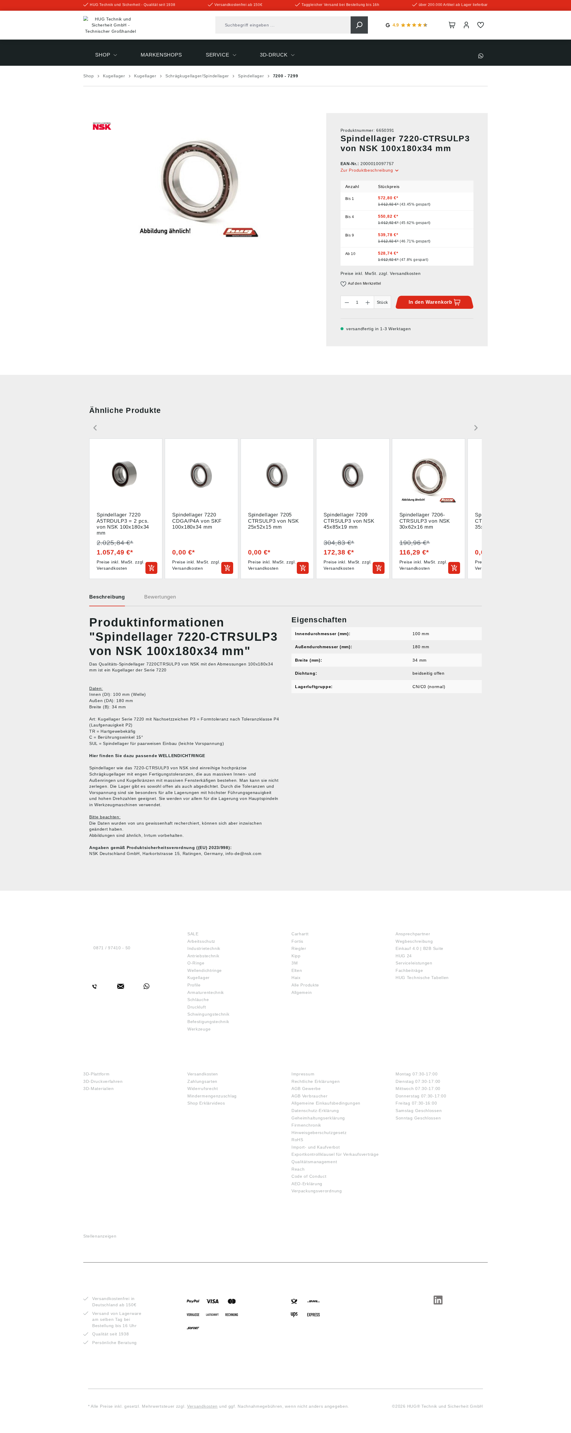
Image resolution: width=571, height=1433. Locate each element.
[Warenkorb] (452, 25)
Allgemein (301, 992)
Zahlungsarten (202, 1081)
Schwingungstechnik (208, 1014)
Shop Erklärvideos (206, 1103)
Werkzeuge (199, 1029)
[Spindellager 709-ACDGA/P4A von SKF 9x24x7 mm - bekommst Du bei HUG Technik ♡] (199, 177)
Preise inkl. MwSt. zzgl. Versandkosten (381, 273)
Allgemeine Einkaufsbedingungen (325, 1103)
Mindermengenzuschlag (212, 1096)
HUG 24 (404, 955)
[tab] (107, 599)
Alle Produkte (305, 985)
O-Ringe (196, 963)
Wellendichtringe (204, 970)
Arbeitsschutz (201, 941)
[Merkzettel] (480, 25)
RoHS (297, 1139)
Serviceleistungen (414, 963)
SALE (193, 933)
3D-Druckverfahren (103, 1081)
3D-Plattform (96, 1074)
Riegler (298, 948)
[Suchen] (359, 25)
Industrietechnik (203, 948)
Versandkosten (202, 1074)
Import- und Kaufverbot (315, 1147)
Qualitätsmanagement (314, 1161)
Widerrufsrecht (202, 1088)
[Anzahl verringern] (347, 302)
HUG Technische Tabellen (422, 977)
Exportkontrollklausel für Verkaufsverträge (335, 1154)
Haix (296, 977)
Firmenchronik (306, 1125)
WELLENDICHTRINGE (182, 755)
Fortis (297, 941)
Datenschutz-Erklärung (315, 1110)
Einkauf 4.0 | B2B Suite (419, 948)
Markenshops (312, 924)
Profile (194, 985)
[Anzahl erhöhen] (368, 302)
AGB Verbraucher (309, 1096)
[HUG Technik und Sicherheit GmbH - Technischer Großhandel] (110, 25)
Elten (296, 970)
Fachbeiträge (409, 970)
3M (294, 963)
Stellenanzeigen (100, 1236)
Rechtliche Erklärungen (315, 1081)
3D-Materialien (98, 1088)
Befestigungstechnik (208, 1021)
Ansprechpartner (413, 933)
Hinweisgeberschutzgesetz (319, 1132)
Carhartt (300, 933)
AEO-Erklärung (306, 1183)
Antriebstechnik (203, 955)
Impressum (302, 1074)
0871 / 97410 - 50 (112, 947)
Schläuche (198, 999)
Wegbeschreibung (414, 941)
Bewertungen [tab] (160, 597)
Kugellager (198, 977)
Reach (298, 1169)
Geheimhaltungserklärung (318, 1118)
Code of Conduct (309, 1176)
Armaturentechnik (205, 992)
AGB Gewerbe (306, 1088)
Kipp (296, 955)
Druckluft (196, 1007)
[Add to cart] (151, 568)
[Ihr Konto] (466, 25)
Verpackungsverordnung (316, 1190)
